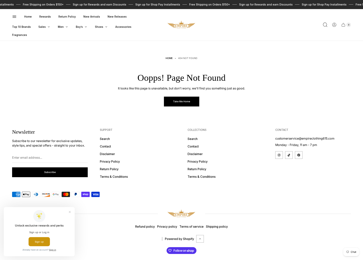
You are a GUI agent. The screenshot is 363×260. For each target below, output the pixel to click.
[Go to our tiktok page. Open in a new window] (289, 155)
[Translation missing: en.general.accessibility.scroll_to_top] (200, 239)
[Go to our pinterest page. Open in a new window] (298, 155)
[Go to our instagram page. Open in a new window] (279, 155)
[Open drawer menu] (14, 16)
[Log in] (334, 25)
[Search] (325, 25)
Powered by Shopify (179, 239)
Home (169, 58)
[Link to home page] (181, 214)
